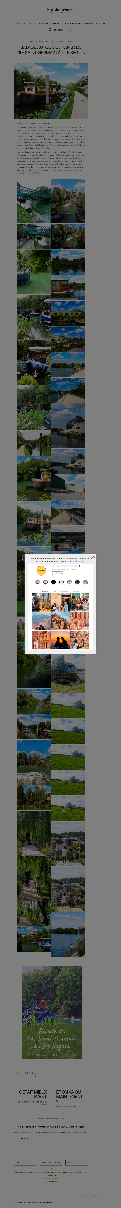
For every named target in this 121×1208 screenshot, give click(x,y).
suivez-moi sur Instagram (72, 561)
